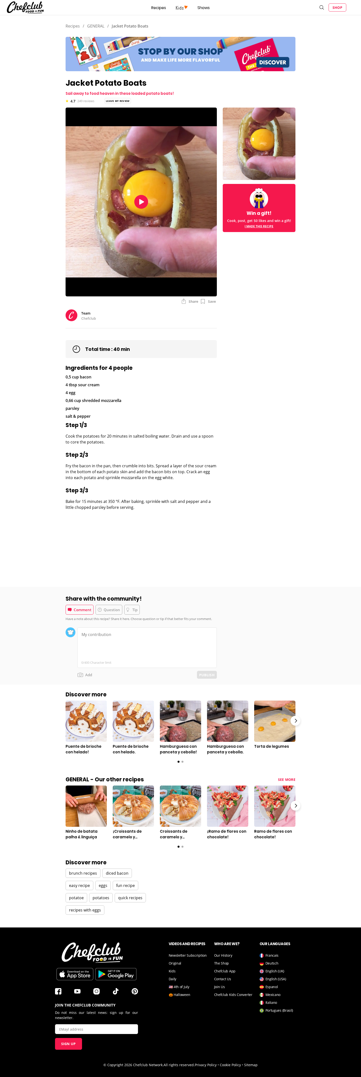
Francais (272, 955)
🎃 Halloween (179, 994)
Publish (207, 675)
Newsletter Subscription (188, 955)
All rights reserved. (179, 1065)
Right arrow (295, 721)
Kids (172, 971)
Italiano (271, 1002)
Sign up (68, 1043)
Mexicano (273, 994)
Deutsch (271, 963)
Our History (223, 955)
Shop (337, 7)
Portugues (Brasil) (279, 1010)
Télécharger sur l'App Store (74, 974)
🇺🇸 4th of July (179, 986)
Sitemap (251, 1065)
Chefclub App (225, 971)
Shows (203, 8)
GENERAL (95, 26)
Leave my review (118, 101)
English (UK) (274, 971)
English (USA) (275, 979)
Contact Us (222, 979)
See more (286, 779)
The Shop (221, 963)
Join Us (219, 986)
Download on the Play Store (116, 974)
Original (175, 963)
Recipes (158, 8)
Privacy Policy (206, 1065)
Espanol (271, 986)
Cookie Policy (230, 1065)
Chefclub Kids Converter (233, 994)
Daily (173, 979)
